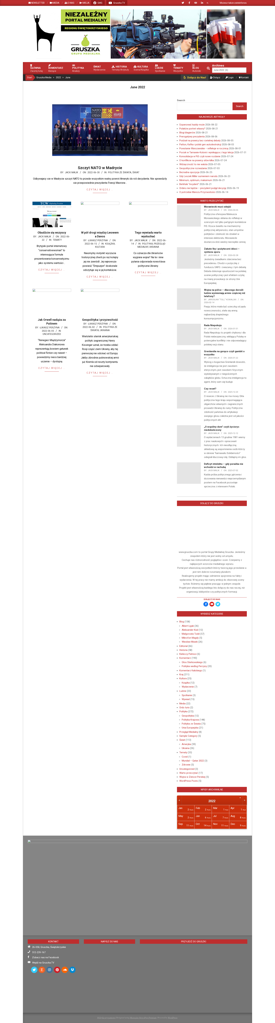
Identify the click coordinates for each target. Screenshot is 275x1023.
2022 (211, 801)
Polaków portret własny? (192, 128)
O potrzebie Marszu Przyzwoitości (197, 192)
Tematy (57, 239)
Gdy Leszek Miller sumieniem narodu (198, 176)
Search (181, 100)
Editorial (183, 646)
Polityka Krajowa (190, 719)
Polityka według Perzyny (194, 666)
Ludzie (182, 691)
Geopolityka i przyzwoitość (100, 319)
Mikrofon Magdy (190, 637)
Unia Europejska (190, 727)
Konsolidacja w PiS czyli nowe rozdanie (199, 156)
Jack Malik (71, 172)
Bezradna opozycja (189, 172)
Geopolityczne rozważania (193, 168)
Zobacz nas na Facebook (45, 957)
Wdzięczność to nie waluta (193, 164)
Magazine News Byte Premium (143, 1017)
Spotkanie (187, 695)
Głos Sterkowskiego (192, 662)
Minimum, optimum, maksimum (195, 180)
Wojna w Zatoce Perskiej (192, 776)
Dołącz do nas (212, 599)
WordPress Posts (188, 780)
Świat (135, 172)
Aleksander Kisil (190, 629)
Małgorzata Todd (191, 633)
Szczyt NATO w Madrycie (100, 168)
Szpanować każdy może (192, 124)
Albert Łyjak (188, 625)
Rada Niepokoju (213, 325)
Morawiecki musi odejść (217, 206)
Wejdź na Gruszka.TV (43, 962)
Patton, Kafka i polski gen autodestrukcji (200, 144)
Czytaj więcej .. (100, 189)
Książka (110, 243)
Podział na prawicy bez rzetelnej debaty (200, 140)
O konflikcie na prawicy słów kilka (196, 160)
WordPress (172, 1017)
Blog (181, 621)
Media (182, 703)
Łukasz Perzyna (98, 240)
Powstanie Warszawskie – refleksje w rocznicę (203, 148)
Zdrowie (186, 764)
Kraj (181, 674)
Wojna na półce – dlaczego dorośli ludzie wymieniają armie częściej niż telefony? (224, 293)
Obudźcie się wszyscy (52, 232)
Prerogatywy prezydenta (192, 136)
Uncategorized (52, 334)
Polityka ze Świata (119, 172)
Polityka (147, 243)
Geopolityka (188, 715)
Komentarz (185, 658)
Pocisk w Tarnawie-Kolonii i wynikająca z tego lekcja (206, 152)
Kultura (100, 246)
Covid (185, 756)
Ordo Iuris (184, 707)
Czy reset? (210, 388)
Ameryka (186, 744)
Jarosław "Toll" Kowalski (222, 299)
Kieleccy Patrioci (188, 654)
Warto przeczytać (188, 772)
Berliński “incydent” (189, 184)
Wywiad (186, 699)
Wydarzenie (188, 686)
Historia (183, 650)
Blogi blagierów (187, 132)
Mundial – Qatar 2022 (193, 760)
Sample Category (188, 736)
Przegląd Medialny (188, 732)
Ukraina (154, 246)
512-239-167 (39, 952)
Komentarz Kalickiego (190, 670)
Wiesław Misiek (190, 641)
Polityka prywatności (106, 1017)
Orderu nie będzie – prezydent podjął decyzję (202, 188)
